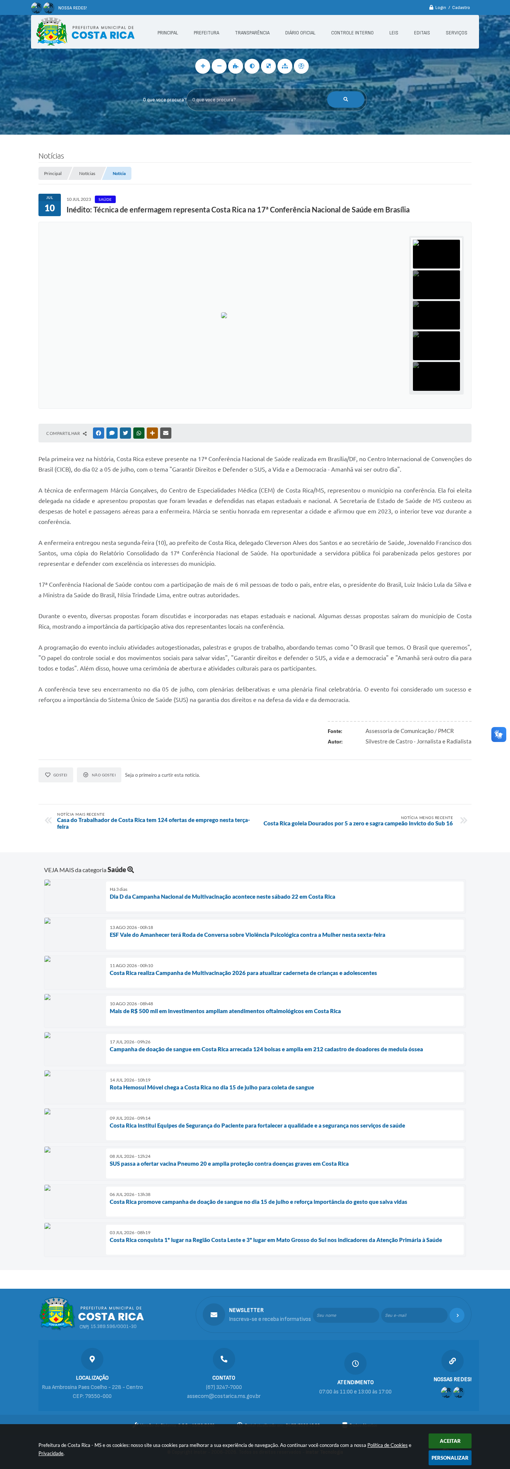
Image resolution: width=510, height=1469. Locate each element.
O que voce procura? (164, 100)
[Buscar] (345, 99)
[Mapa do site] (284, 66)
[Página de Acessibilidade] (301, 66)
